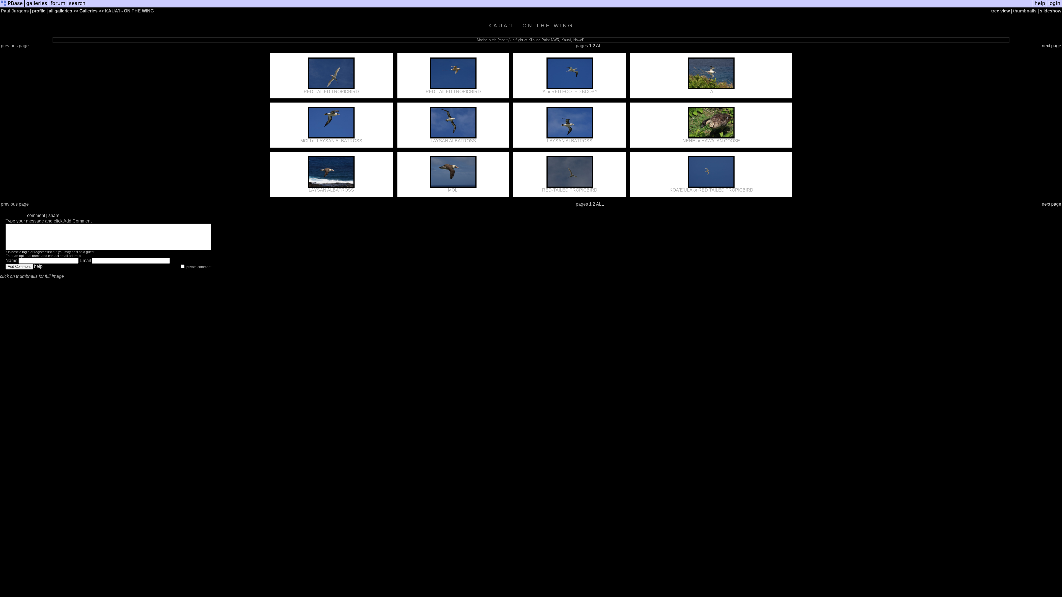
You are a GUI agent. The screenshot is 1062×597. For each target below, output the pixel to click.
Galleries (88, 11)
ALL (600, 45)
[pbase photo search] (77, 6)
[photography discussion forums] (58, 6)
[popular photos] (560, 6)
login (26, 252)
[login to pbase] (1054, 6)
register (40, 252)
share (53, 215)
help (38, 266)
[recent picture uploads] (37, 6)
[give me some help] (1040, 6)
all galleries (60, 11)
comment (36, 215)
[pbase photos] (12, 6)
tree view (1000, 11)
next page (1051, 45)
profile (38, 11)
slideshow (1050, 11)
